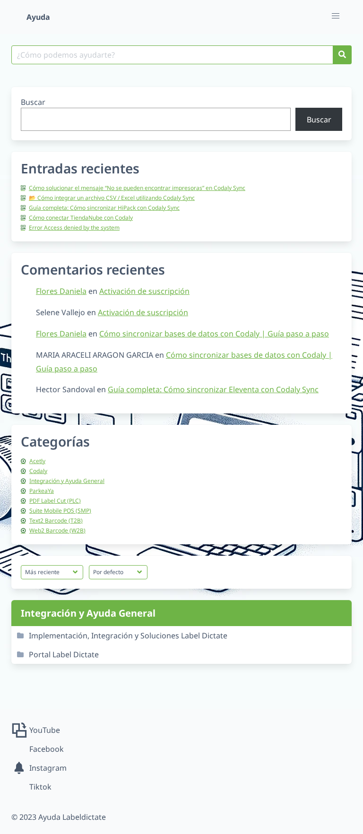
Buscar (33, 102)
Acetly (37, 461)
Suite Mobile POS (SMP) (60, 511)
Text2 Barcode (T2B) (56, 520)
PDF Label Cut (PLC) (55, 501)
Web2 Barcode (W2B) (57, 530)
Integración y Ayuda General (66, 481)
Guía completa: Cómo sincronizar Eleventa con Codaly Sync (213, 389)
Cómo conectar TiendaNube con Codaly (81, 218)
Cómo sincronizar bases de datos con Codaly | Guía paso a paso (214, 333)
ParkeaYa (41, 491)
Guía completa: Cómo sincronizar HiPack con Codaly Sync (104, 208)
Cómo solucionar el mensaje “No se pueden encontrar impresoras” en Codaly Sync (137, 188)
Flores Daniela (61, 291)
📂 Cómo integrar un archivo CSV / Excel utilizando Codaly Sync (112, 198)
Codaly (38, 471)
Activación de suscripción (144, 291)
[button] (335, 16)
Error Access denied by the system (74, 228)
